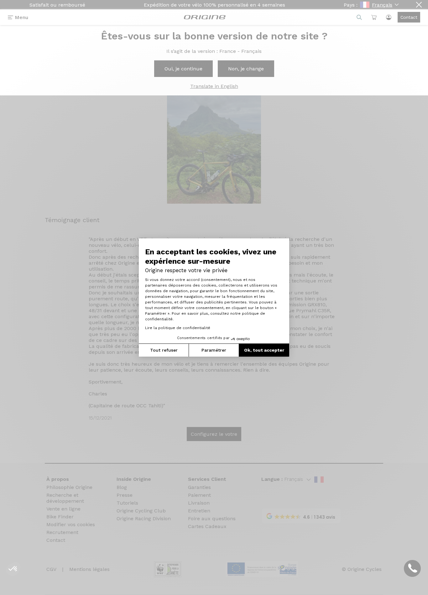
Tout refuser (164, 350)
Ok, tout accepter (264, 350)
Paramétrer (213, 350)
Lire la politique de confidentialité (177, 328)
